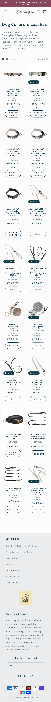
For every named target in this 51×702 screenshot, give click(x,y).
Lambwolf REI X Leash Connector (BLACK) (13, 382)
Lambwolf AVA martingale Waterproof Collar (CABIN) (13, 152)
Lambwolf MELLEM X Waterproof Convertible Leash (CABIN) (38, 212)
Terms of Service (13, 582)
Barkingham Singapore (29, 697)
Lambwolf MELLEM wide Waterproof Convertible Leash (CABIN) (38, 491)
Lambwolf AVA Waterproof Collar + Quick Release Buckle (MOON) (38, 92)
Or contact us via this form (18, 552)
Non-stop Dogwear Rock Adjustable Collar (13, 436)
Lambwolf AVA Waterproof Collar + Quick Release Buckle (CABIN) (13, 92)
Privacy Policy (12, 576)
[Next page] (33, 524)
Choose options (13, 113)
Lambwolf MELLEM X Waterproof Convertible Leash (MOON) (13, 272)
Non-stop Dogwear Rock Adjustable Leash (13, 490)
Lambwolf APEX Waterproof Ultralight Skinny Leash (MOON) (38, 327)
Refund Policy (12, 570)
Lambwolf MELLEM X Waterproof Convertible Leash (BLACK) (38, 272)
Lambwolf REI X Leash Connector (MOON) (38, 382)
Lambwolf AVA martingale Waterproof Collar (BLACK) (13, 212)
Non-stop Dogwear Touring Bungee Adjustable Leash (38, 436)
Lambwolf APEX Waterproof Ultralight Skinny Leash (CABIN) (13, 327)
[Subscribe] (41, 665)
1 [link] (18, 523)
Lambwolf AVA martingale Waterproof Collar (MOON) (37, 152)
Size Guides (11, 558)
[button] (5, 12)
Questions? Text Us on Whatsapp (21, 546)
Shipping (9, 564)
